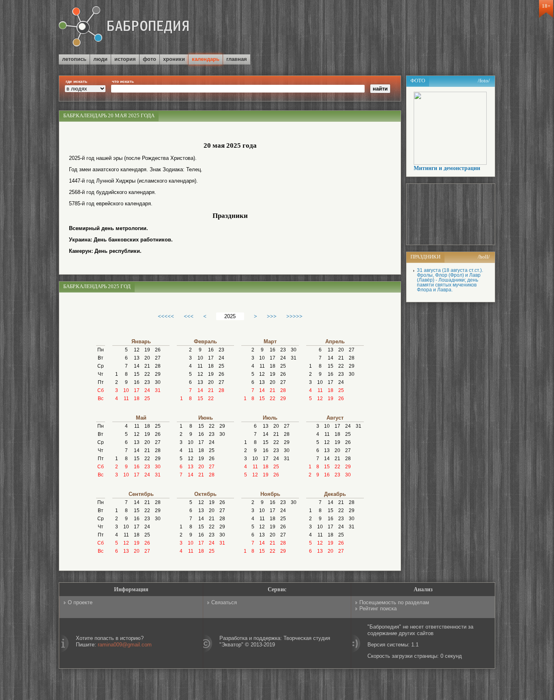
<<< (188, 316)
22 (147, 374)
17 (137, 390)
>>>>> (294, 316)
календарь (205, 59)
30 (158, 382)
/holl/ (484, 257)
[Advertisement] (400, 28)
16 (137, 382)
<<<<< (166, 316)
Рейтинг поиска (378, 608)
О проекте (80, 602)
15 (137, 374)
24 (147, 390)
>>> (272, 316)
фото (149, 59)
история (125, 59)
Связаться (224, 602)
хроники (174, 59)
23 (147, 382)
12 (137, 350)
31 (158, 390)
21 (147, 366)
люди (100, 59)
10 (126, 390)
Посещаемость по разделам (394, 602)
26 (158, 350)
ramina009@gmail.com (125, 645)
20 (147, 358)
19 (147, 350)
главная (236, 59)
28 (158, 366)
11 (126, 398)
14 (137, 366)
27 (158, 358)
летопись (74, 59)
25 (147, 398)
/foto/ (484, 81)
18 (137, 398)
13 (137, 358)
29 (158, 374)
